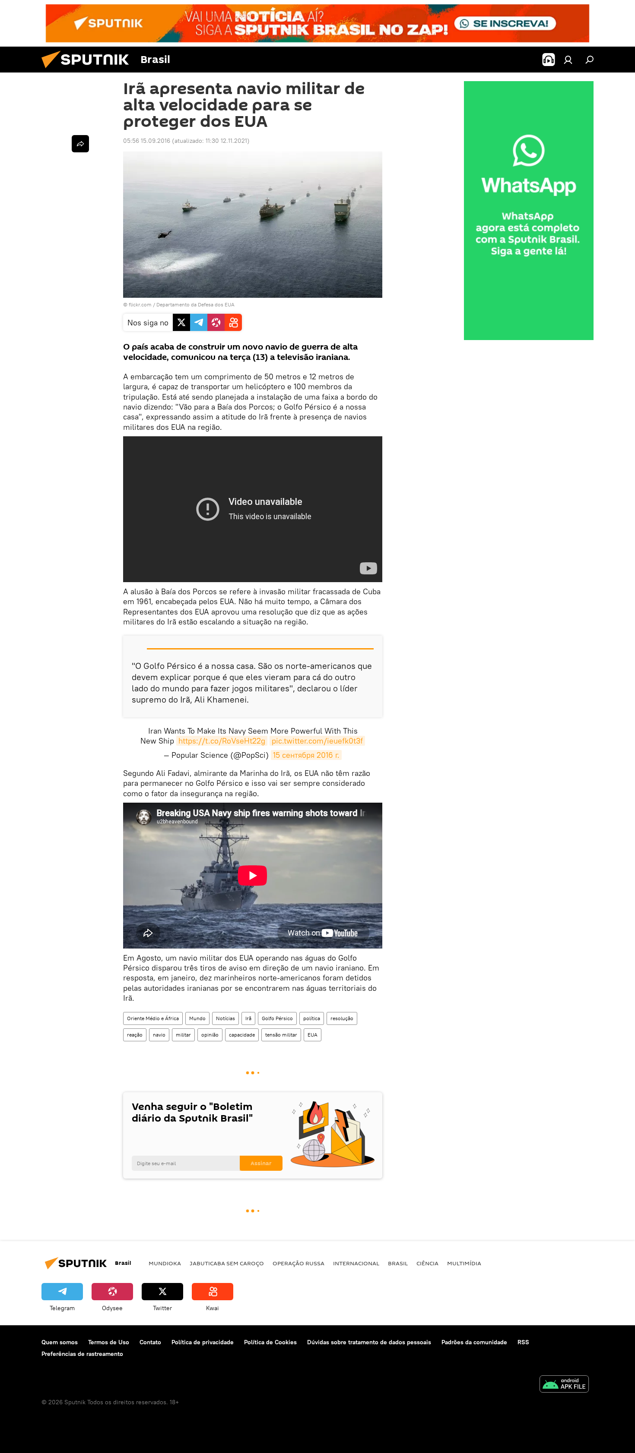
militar (183, 1034)
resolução (341, 1018)
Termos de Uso (108, 1342)
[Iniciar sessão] (568, 59)
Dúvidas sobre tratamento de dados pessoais (369, 1342)
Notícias (225, 1018)
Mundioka (165, 1263)
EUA (313, 1034)
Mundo (197, 1018)
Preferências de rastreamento (82, 1354)
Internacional (356, 1263)
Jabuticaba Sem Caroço (227, 1263)
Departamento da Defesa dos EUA (195, 304)
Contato (150, 1342)
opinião (210, 1034)
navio (159, 1034)
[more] (80, 143)
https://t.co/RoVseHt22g (221, 741)
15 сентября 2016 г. (306, 755)
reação (135, 1034)
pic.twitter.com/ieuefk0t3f (317, 741)
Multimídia (464, 1263)
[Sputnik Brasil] (88, 70)
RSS (523, 1342)
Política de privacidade (202, 1342)
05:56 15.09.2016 (146, 141)
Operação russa (298, 1263)
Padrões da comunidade (474, 1342)
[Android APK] (564, 1385)
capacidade (242, 1034)
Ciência (427, 1263)
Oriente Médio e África (153, 1018)
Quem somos (59, 1342)
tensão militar (281, 1034)
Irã (248, 1018)
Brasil (398, 1263)
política (311, 1018)
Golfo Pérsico (277, 1018)
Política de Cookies (270, 1342)
